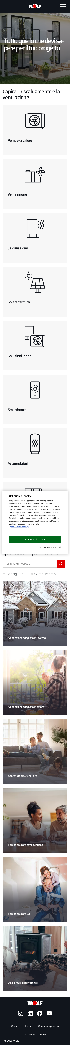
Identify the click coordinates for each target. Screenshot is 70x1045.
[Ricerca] (61, 564)
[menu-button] (63, 6)
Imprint (29, 1026)
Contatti (15, 1026)
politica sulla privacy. (19, 527)
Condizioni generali (48, 1026)
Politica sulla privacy (35, 1034)
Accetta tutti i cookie (35, 539)
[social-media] (20, 1013)
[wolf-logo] (35, 6)
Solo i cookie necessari (49, 547)
